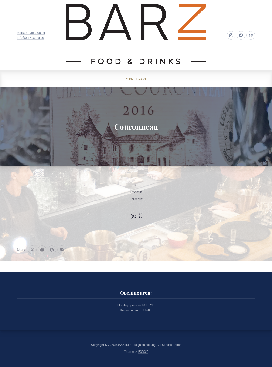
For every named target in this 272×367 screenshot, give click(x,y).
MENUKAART (136, 79)
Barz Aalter (122, 345)
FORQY (143, 351)
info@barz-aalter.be (30, 37)
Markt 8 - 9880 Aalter (31, 32)
